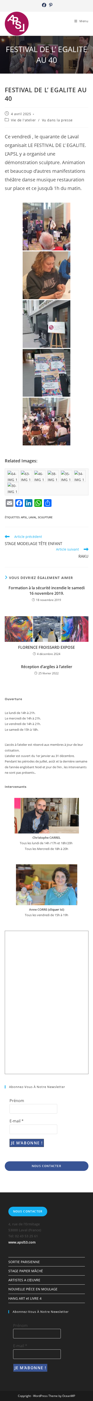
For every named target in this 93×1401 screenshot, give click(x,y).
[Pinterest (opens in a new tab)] (50, 5)
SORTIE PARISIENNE (24, 1262)
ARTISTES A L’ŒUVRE (24, 1280)
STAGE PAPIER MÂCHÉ (25, 1271)
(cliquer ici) (55, 909)
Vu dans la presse (57, 120)
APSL (24, 517)
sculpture (45, 517)
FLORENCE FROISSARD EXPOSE (46, 647)
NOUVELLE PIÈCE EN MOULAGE (32, 1289)
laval (32, 517)
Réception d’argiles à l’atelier (46, 666)
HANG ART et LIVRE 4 (24, 1298)
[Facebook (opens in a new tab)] (44, 5)
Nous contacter (46, 1166)
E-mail (17, 1121)
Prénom (17, 1100)
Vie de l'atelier (23, 120)
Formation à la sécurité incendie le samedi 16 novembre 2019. (47, 590)
